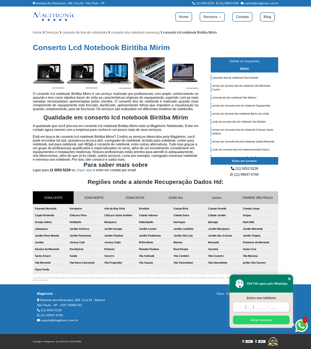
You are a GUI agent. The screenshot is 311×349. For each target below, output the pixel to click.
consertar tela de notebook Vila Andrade (235, 77)
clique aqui (84, 170)
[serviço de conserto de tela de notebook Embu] (115, 73)
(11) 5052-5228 (204, 3)
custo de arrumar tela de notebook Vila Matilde (239, 121)
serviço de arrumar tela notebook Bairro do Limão (240, 113)
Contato (242, 17)
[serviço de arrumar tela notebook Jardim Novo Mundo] (149, 73)
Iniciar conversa (261, 320)
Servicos (210, 17)
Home (184, 17)
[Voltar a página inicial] (54, 16)
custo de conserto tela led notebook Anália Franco (241, 149)
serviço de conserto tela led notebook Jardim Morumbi (243, 141)
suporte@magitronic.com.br (261, 3)
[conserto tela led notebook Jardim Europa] (182, 73)
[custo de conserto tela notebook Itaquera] (82, 73)
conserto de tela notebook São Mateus (234, 97)
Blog (267, 17)
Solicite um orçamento (244, 61)
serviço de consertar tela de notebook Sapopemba (241, 105)
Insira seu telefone (261, 298)
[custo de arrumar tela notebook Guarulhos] (48, 73)
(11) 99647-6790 (228, 3)
